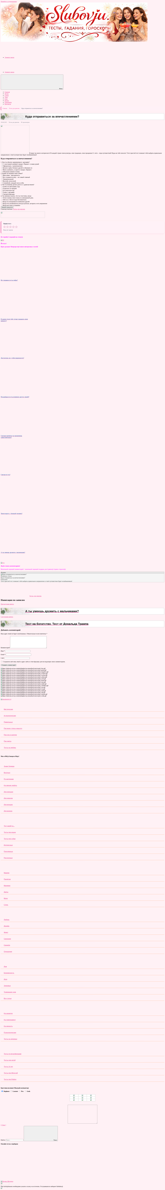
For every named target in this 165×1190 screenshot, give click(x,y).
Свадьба (7, 945)
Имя (3, 651)
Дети (5, 979)
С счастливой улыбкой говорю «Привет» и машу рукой (21, 164)
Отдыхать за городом (10, 188)
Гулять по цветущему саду (11, 186)
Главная (7, 92)
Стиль (7, 95)
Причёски (7, 879)
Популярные (8, 851)
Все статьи (7, 998)
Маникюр (7, 885)
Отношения (8, 951)
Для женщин (8, 804)
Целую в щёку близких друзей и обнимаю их (17, 168)
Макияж (6, 873)
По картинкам (9, 779)
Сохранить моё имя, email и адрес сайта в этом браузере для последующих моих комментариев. (34, 661)
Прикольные (8, 722)
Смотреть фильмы (9, 194)
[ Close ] (3, 1125)
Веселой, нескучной (9, 181)
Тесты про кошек (10, 832)
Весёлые (7, 773)
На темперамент (10, 1020)
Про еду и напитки (10, 735)
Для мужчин (8, 811)
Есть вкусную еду (8, 190)
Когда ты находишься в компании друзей (16, 201)
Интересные (8, 845)
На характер (8, 1013)
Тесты (6, 94)
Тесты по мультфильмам (12, 1054)
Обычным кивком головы (11, 172)
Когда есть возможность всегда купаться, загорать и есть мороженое (25, 203)
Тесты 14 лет (8, 1066)
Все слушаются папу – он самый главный (16, 177)
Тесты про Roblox (10, 1079)
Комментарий (5, 647)
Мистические (8, 709)
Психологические (10, 1032)
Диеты (6, 892)
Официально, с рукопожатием (12, 166)
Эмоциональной (8, 179)
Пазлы (7, 100)
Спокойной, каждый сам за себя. (13, 183)
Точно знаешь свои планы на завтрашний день (18, 198)
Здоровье (7, 986)
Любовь (6, 919)
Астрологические (10, 716)
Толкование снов (10, 992)
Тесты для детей (9, 1060)
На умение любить (10, 785)
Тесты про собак (9, 839)
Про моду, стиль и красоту (13, 728)
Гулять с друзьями (8, 192)
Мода (6, 898)
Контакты (8, 104)
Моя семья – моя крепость (11, 175)
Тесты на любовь (10, 747)
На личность (8, 1026)
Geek (28, 1091)
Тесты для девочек (14, 108)
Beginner (6, 1091)
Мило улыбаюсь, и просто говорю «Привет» (17, 170)
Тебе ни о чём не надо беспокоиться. (15, 200)
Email (3, 654)
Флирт (6, 932)
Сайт (2, 658)
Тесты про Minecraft (11, 1073)
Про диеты (7, 741)
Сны (6, 99)
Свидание (7, 939)
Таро (6, 97)
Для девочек (8, 798)
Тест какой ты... (9, 826)
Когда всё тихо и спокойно (11, 205)
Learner (15, 1091)
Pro (22, 1091)
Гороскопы (8, 102)
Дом (5, 966)
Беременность (9, 973)
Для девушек (8, 792)
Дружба (6, 926)
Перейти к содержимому (9, 1)
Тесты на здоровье (10, 1039)
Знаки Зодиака (9, 766)
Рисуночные (8, 858)
